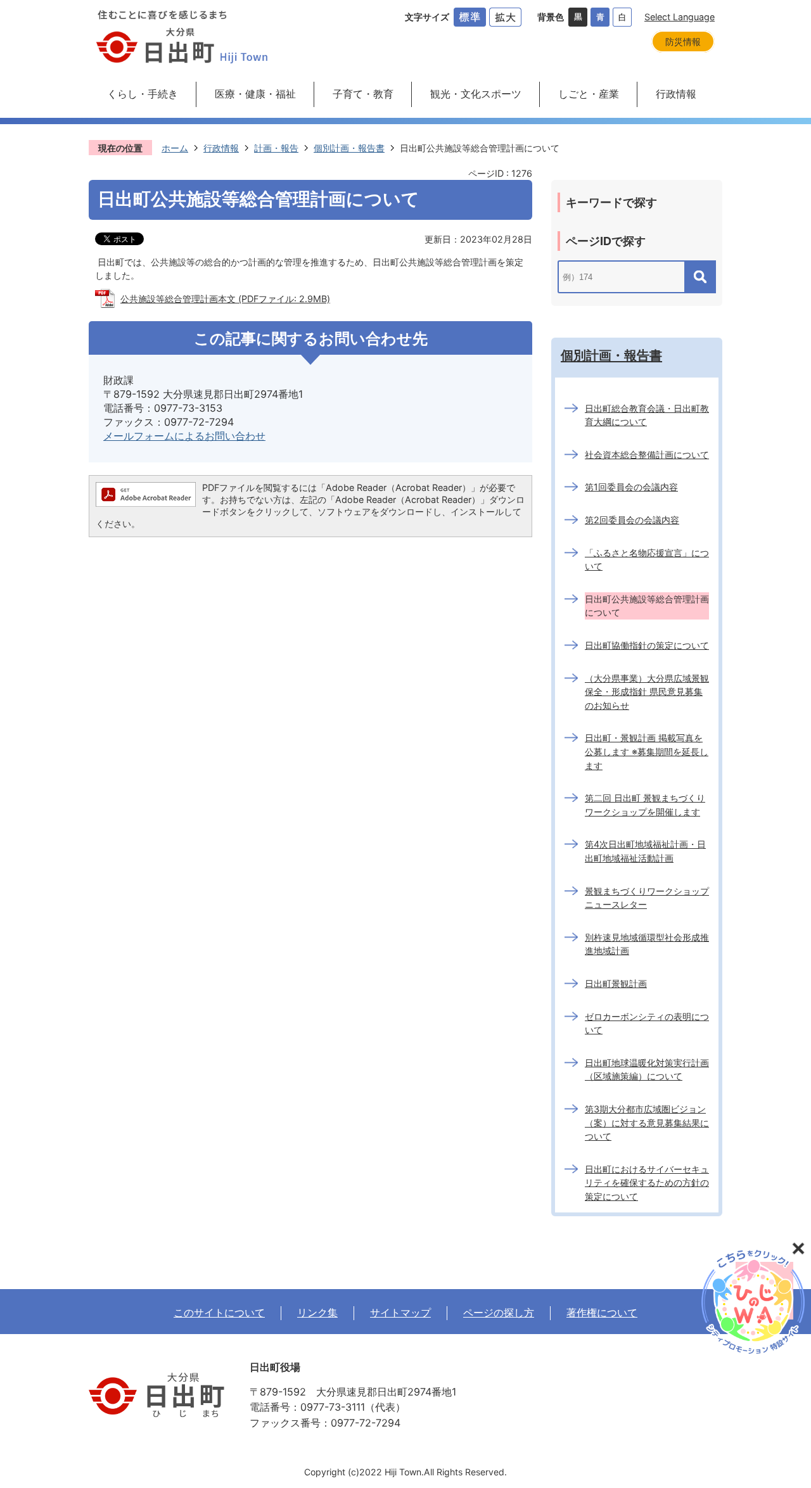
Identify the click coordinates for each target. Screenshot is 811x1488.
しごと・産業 (588, 93)
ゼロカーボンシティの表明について (647, 1023)
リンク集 (317, 1312)
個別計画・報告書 (349, 148)
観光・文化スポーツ (475, 93)
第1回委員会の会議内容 (631, 486)
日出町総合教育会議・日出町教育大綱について (647, 415)
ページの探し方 (498, 1312)
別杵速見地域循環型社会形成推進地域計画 (647, 944)
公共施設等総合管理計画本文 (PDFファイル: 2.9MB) (225, 298)
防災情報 (683, 41)
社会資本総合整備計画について (647, 454)
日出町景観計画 (616, 983)
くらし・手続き (142, 93)
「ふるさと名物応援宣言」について (647, 559)
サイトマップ (400, 1312)
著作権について (601, 1312)
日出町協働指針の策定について (647, 645)
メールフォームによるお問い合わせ (184, 435)
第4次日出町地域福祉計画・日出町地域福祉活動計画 (645, 851)
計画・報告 (276, 148)
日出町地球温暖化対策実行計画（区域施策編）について (647, 1069)
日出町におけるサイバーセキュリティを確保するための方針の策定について (647, 1183)
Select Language (679, 16)
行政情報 (676, 93)
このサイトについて (219, 1312)
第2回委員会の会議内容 (632, 519)
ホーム (175, 148)
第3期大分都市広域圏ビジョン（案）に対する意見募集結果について (647, 1122)
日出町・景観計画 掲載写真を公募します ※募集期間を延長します (646, 751)
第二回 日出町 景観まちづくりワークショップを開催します (645, 804)
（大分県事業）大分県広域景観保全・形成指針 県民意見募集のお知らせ (647, 692)
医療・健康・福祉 (255, 93)
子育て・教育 (363, 93)
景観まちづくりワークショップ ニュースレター (647, 898)
